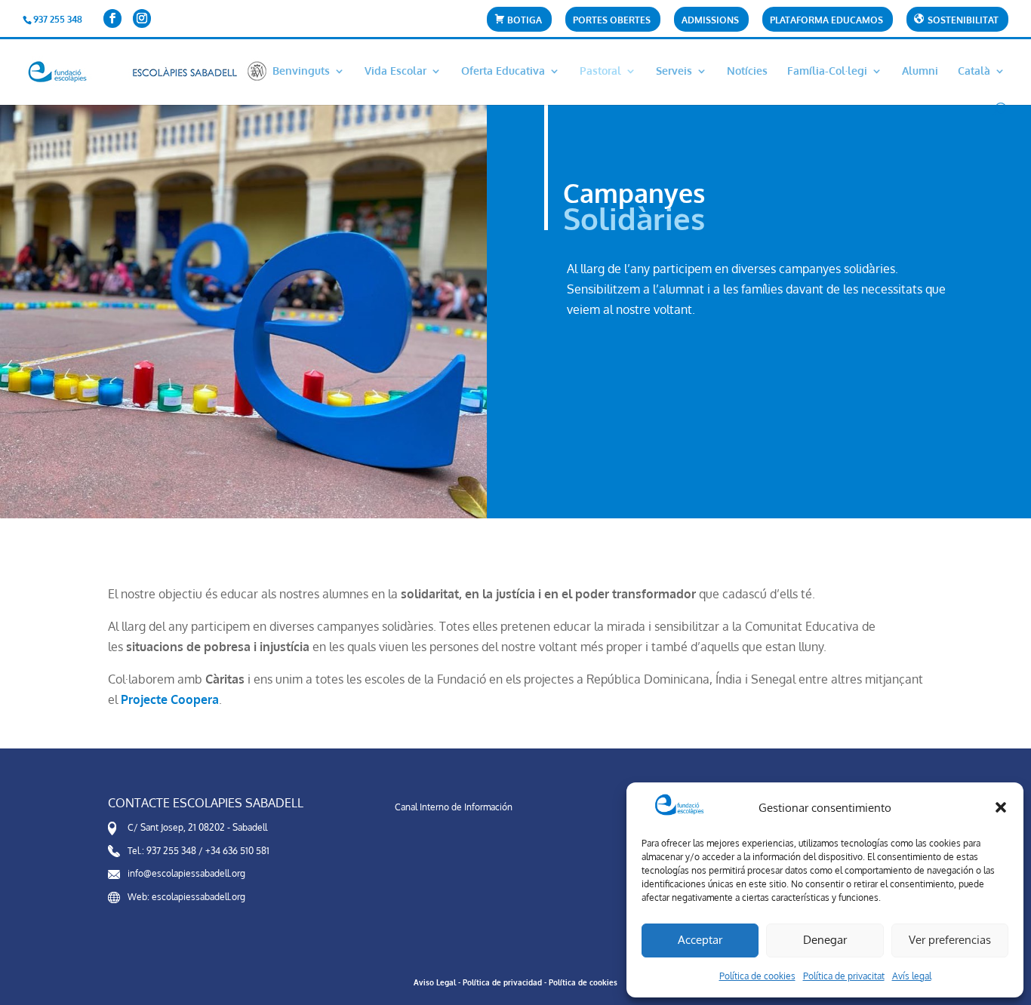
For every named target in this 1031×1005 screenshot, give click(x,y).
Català (974, 71)
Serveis (674, 71)
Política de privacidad (502, 982)
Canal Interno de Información (453, 807)
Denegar (825, 940)
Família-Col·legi (827, 71)
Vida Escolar (395, 71)
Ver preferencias (950, 940)
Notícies (747, 71)
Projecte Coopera (170, 699)
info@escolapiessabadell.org (186, 873)
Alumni (920, 71)
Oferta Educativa (503, 71)
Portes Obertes (612, 21)
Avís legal (911, 976)
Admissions (710, 21)
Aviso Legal (435, 982)
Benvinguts (301, 71)
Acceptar (700, 940)
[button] (1000, 807)
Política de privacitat (844, 976)
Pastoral (600, 71)
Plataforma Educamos (826, 21)
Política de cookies (757, 976)
